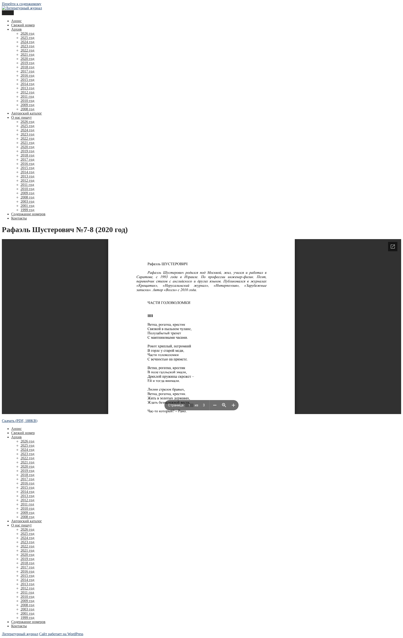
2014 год (27, 84)
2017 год (27, 71)
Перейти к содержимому (21, 4)
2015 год (27, 80)
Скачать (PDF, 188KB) (19, 421)
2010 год (27, 101)
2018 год (27, 67)
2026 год (27, 33)
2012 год (27, 92)
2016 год (27, 75)
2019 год (27, 63)
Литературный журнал (20, 634)
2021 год (27, 54)
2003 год (27, 201)
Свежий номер (23, 25)
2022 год (27, 50)
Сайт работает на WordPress (61, 634)
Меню (8, 12)
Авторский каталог (26, 113)
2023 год (27, 46)
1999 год (27, 210)
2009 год (27, 105)
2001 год (27, 206)
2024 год (27, 42)
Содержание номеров (28, 214)
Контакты (19, 218)
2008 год (27, 109)
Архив (16, 29)
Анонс (16, 21)
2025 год (27, 38)
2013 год (27, 88)
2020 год (27, 59)
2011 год (27, 96)
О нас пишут (21, 117)
